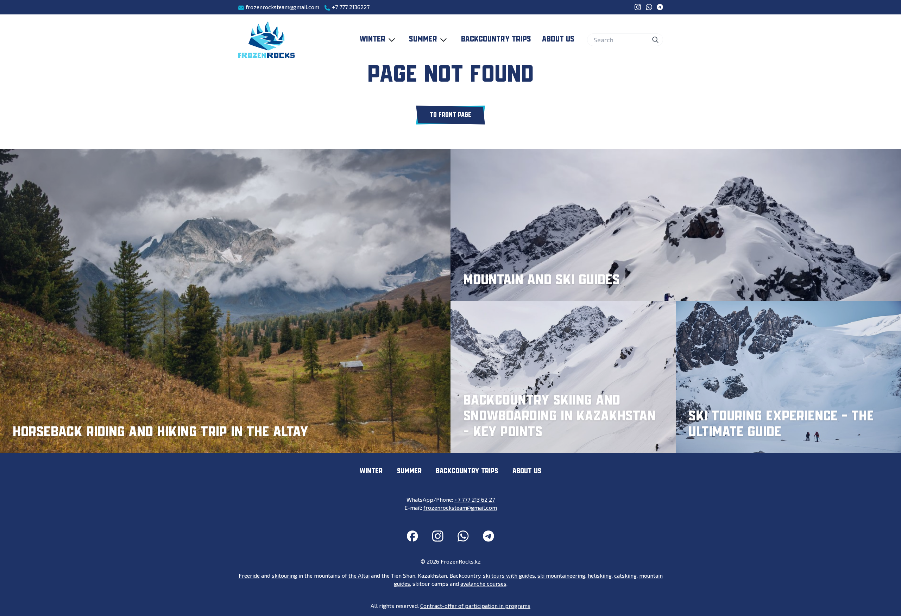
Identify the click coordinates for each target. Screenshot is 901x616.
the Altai (359, 575)
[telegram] (660, 7)
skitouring (284, 575)
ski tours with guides (509, 575)
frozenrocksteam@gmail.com (281, 7)
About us (558, 39)
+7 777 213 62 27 (474, 499)
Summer (423, 39)
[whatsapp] (649, 7)
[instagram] (638, 7)
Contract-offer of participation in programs (475, 605)
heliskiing (600, 575)
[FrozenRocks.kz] (266, 39)
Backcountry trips (496, 39)
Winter (372, 39)
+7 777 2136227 (350, 7)
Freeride (249, 575)
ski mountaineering (561, 575)
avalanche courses (483, 583)
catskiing (625, 575)
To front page (450, 115)
